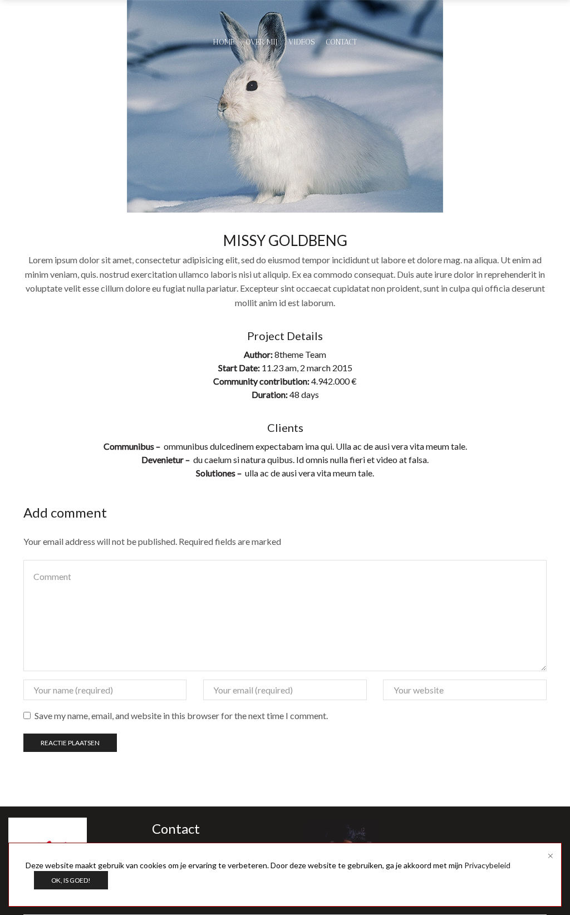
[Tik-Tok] (557, 42)
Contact (341, 42)
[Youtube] (519, 42)
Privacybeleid (487, 865)
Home (223, 42)
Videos (301, 42)
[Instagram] (538, 42)
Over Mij (261, 42)
